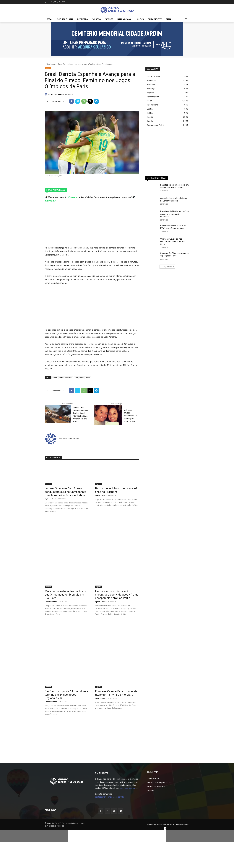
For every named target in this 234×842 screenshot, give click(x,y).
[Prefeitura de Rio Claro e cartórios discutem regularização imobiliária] (152, 214)
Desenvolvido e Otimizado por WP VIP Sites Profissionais (167, 824)
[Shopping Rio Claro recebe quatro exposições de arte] (152, 256)
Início (47, 64)
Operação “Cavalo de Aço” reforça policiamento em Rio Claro (172, 241)
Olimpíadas (79, 378)
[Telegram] (96, 101)
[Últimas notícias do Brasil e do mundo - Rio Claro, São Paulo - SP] (67, 781)
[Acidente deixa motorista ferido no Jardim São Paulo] (152, 201)
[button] (186, 19)
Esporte (53, 64)
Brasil (55, 378)
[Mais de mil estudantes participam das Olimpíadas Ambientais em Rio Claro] (67, 577)
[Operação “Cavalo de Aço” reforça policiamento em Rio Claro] (152, 242)
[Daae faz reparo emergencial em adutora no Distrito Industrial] (152, 188)
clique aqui (50, 200)
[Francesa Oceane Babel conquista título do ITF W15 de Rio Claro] (117, 677)
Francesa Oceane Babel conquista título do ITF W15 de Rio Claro (116, 693)
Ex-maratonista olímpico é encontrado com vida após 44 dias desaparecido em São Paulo (116, 595)
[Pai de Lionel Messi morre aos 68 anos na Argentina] (117, 474)
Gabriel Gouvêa (57, 94)
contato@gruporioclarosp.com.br (109, 797)
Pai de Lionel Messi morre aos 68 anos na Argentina (116, 490)
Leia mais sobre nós (129, 788)
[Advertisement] (92, 224)
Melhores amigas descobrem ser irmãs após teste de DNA (130, 416)
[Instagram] (107, 811)
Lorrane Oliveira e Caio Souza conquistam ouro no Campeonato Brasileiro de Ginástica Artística (65, 492)
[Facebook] (71, 101)
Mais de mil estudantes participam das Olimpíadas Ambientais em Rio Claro (66, 595)
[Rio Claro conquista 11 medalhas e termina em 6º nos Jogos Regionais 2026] (67, 677)
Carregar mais (166, 266)
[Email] (90, 101)
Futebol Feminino (65, 378)
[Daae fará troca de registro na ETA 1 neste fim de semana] (152, 229)
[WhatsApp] (84, 101)
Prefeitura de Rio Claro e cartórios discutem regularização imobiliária (174, 214)
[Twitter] (77, 101)
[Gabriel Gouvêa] (46, 94)
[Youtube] (120, 811)
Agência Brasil (50, 499)
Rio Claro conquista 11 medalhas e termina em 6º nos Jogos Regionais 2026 (66, 695)
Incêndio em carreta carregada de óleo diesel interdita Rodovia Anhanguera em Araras (80, 414)
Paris (88, 378)
